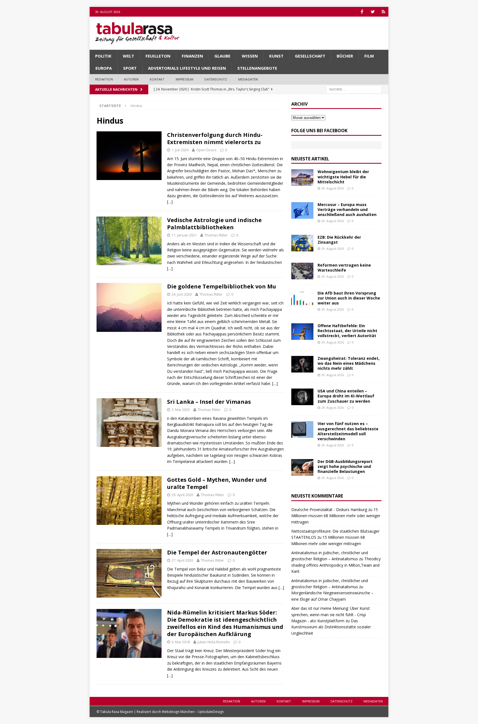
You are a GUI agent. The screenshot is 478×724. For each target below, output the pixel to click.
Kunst (276, 56)
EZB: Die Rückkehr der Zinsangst (339, 240)
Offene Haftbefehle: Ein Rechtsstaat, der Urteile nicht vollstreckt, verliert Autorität (347, 330)
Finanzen (192, 56)
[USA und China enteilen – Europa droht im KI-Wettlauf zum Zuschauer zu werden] (302, 397)
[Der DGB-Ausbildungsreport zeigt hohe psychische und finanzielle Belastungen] (302, 467)
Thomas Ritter (216, 235)
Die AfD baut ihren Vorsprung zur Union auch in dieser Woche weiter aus (349, 298)
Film (369, 56)
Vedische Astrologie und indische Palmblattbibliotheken (214, 223)
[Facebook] (362, 12)
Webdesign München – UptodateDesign (193, 711)
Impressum (185, 79)
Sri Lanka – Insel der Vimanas (209, 401)
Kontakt (157, 79)
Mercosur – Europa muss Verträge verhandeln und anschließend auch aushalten (347, 209)
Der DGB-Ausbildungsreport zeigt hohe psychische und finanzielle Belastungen (345, 466)
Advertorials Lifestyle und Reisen (187, 68)
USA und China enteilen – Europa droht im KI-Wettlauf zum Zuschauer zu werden (346, 395)
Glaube (222, 56)
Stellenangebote (257, 68)
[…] (170, 201)
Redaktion (104, 79)
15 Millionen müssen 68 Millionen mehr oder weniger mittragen (335, 516)
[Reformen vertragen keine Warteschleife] (302, 271)
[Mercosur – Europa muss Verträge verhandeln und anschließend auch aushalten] (302, 210)
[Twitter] (373, 12)
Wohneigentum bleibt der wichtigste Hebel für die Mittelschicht (343, 176)
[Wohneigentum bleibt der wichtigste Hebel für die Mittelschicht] (302, 177)
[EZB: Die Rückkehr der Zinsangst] (302, 243)
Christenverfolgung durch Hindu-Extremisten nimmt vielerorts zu (215, 138)
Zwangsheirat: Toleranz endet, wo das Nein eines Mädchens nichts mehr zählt (349, 363)
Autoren (131, 79)
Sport (130, 68)
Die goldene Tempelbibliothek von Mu (221, 286)
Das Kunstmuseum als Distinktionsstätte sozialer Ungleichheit (331, 627)
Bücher (345, 56)
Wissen (250, 56)
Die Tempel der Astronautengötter (217, 552)
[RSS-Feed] (383, 12)
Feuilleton (158, 56)
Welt (128, 56)
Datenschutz (215, 79)
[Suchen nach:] (353, 89)
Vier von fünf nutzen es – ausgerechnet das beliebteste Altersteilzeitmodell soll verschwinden (348, 431)
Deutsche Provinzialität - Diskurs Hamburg (329, 509)
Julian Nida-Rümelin (214, 641)
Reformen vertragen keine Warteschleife (344, 267)
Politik (103, 56)
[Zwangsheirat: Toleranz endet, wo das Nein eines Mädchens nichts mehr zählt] (302, 364)
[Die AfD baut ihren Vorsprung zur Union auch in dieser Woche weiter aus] (302, 299)
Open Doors (206, 149)
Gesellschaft (310, 56)
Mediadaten (248, 79)
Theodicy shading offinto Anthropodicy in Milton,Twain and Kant (336, 565)
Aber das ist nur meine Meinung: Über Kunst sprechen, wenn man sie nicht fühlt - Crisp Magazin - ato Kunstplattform (330, 614)
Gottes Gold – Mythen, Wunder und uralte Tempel (217, 483)
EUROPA (103, 68)
